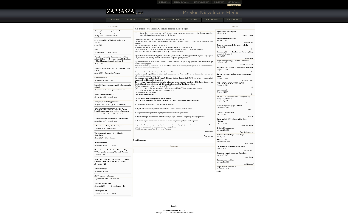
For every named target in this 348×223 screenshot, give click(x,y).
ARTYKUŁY (131, 20)
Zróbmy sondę (222, 90)
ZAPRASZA (181, 2)
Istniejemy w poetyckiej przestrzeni (106, 102)
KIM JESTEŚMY (115, 20)
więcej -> (218, 171)
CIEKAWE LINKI (160, 20)
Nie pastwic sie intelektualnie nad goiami (231, 146)
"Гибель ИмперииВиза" (226, 112)
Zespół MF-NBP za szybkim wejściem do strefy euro (235, 67)
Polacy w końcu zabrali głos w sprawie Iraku (232, 45)
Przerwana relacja (100, 169)
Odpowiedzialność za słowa (226, 167)
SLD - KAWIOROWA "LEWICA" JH (230, 83)
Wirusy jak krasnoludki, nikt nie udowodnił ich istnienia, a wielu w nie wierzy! (111, 32)
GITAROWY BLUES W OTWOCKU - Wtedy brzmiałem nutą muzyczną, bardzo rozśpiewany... (111, 110)
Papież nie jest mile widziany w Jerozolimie (232, 153)
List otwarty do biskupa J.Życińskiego (230, 135)
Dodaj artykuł (234, 5)
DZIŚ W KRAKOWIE (212, 20)
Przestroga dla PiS (100, 191)
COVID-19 (144, 20)
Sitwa (96, 50)
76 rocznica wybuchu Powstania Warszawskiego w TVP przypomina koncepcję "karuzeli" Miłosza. (112, 151)
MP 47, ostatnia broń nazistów (105, 176)
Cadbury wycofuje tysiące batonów (229, 106)
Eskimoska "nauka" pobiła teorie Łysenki (109, 126)
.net (164, 2)
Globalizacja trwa (100, 78)
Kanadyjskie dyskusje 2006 (226, 38)
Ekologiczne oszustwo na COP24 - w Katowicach (111, 118)
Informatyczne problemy (225, 160)
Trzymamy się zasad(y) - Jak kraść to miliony (232, 61)
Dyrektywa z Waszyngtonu (226, 31)
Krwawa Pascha (222, 140)
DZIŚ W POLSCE (232, 20)
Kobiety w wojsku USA (102, 183)
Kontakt (174, 206)
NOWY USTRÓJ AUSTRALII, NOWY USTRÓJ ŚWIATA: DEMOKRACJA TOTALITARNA (111, 160)
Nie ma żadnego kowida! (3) (104, 94)
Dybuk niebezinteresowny (226, 128)
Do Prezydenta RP (100, 143)
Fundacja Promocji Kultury (174, 210)
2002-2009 (175, 20)
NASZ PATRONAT (192, 20)
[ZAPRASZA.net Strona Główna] (121, 15)
